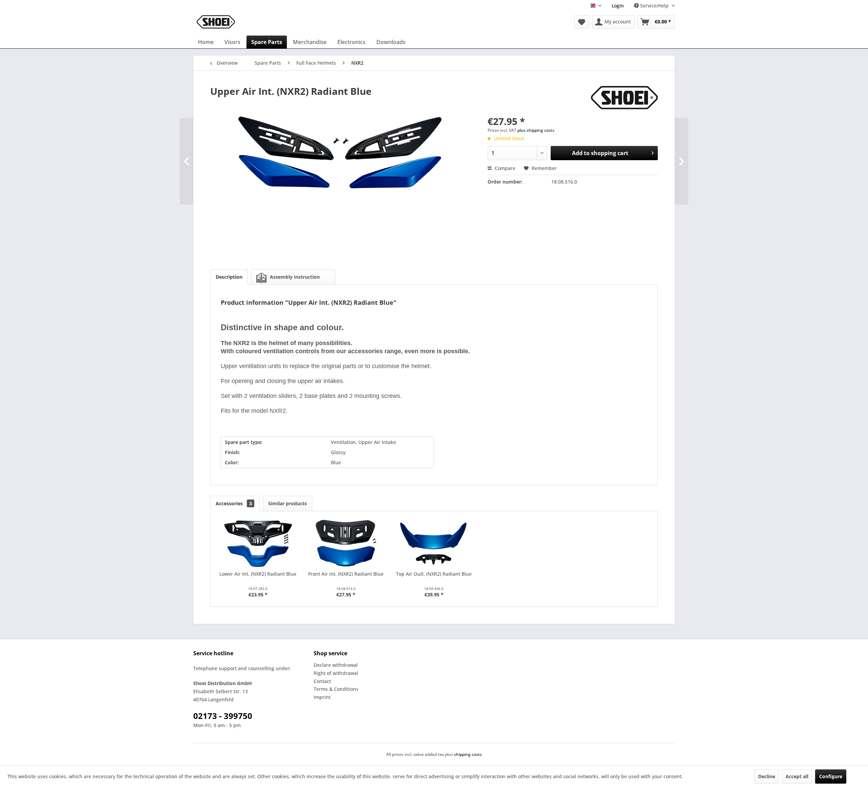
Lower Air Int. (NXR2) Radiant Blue (257, 574)
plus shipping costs (535, 130)
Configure (830, 776)
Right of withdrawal (336, 673)
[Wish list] (581, 22)
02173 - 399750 (222, 715)
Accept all (797, 776)
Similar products (287, 503)
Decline (766, 776)
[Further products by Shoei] (624, 98)
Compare (504, 168)
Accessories (234, 503)
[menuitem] (618, 5)
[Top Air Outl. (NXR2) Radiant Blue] (434, 543)
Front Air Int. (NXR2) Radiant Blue (345, 574)
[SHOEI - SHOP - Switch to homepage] (216, 22)
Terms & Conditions (336, 689)
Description (229, 277)
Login (618, 5)
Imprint (322, 697)
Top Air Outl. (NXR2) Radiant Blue (434, 574)
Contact (322, 681)
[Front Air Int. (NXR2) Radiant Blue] (346, 543)
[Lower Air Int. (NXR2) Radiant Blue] (258, 543)
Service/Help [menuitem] (654, 5)
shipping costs (468, 754)
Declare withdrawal (336, 665)
